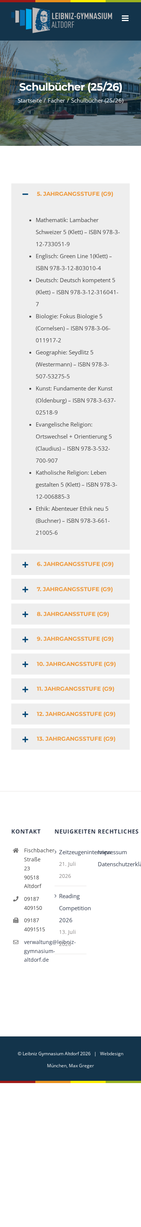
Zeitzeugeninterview (71, 860)
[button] (70, 201)
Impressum (112, 860)
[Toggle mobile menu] (126, 37)
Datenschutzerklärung (114, 872)
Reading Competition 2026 (71, 916)
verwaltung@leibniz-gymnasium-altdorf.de (33, 958)
